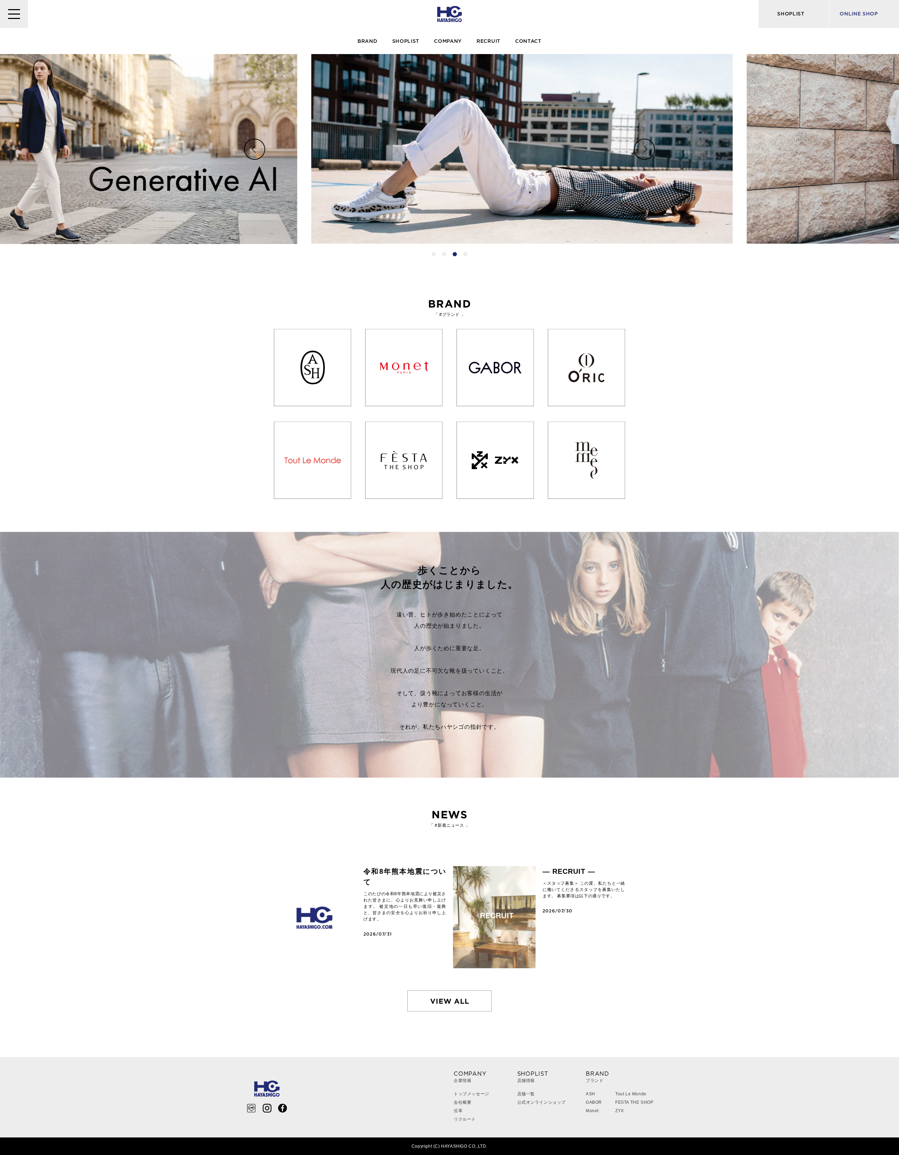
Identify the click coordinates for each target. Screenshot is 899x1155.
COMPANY (448, 41)
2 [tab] (444, 254)
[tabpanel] (449, 149)
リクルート (465, 1119)
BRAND (367, 41)
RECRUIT (488, 41)
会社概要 (462, 1102)
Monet (592, 1110)
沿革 (458, 1110)
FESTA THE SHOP (634, 1102)
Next (644, 149)
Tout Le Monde (631, 1093)
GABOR (594, 1102)
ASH (590, 1093)
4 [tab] (465, 254)
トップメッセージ (471, 1093)
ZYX (619, 1110)
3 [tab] (455, 254)
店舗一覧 (526, 1093)
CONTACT (528, 41)
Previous (254, 149)
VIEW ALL (449, 1001)
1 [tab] (434, 254)
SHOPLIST (406, 41)
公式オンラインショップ (541, 1102)
